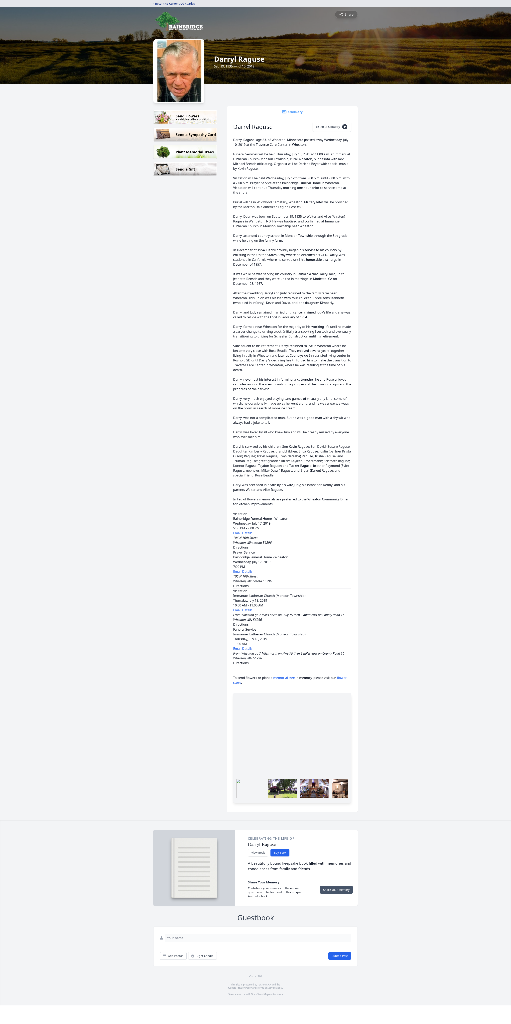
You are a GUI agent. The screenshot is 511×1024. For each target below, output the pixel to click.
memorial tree (284, 678)
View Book (258, 852)
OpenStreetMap (260, 994)
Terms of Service (266, 987)
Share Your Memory (336, 890)
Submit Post (340, 956)
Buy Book (280, 852)
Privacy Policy (244, 987)
